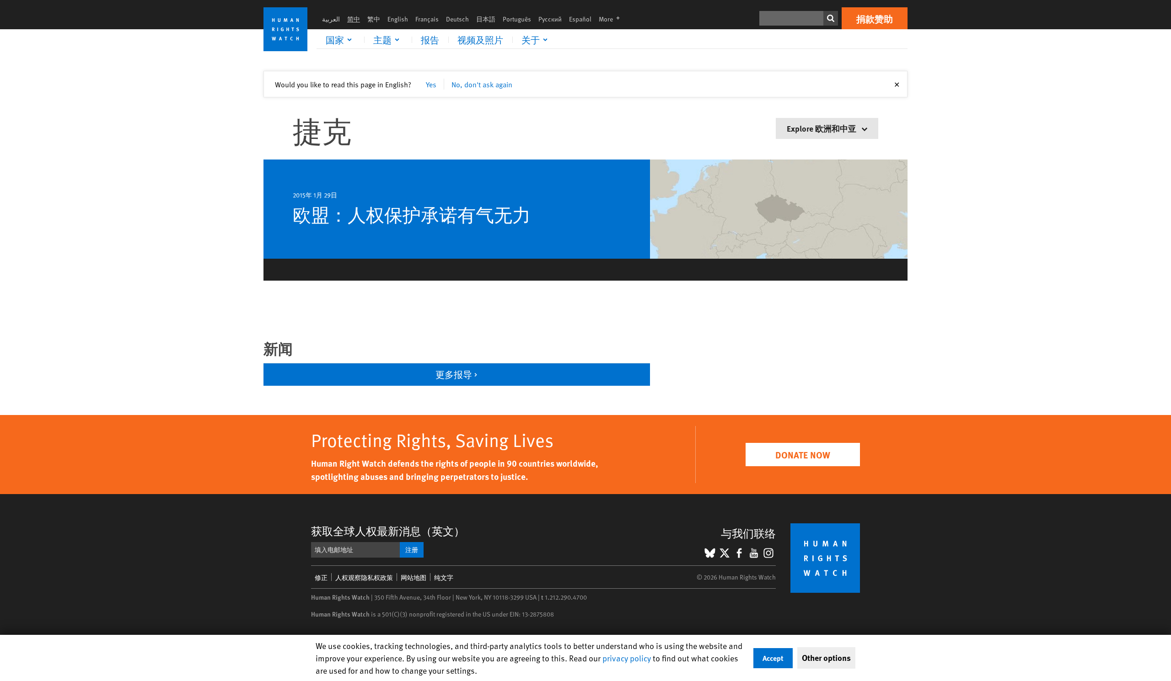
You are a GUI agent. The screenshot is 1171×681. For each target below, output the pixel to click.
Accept (773, 658)
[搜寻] (830, 18)
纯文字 (443, 577)
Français (427, 19)
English (397, 19)
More (612, 19)
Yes (431, 84)
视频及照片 (480, 39)
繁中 (373, 19)
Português (517, 19)
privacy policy (626, 658)
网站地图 (413, 577)
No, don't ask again (481, 84)
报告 (430, 39)
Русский (550, 19)
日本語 (485, 19)
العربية (331, 19)
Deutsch (457, 19)
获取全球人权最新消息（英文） (388, 530)
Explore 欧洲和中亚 (822, 128)
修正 (321, 577)
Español (580, 19)
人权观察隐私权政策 (364, 577)
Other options (826, 658)
